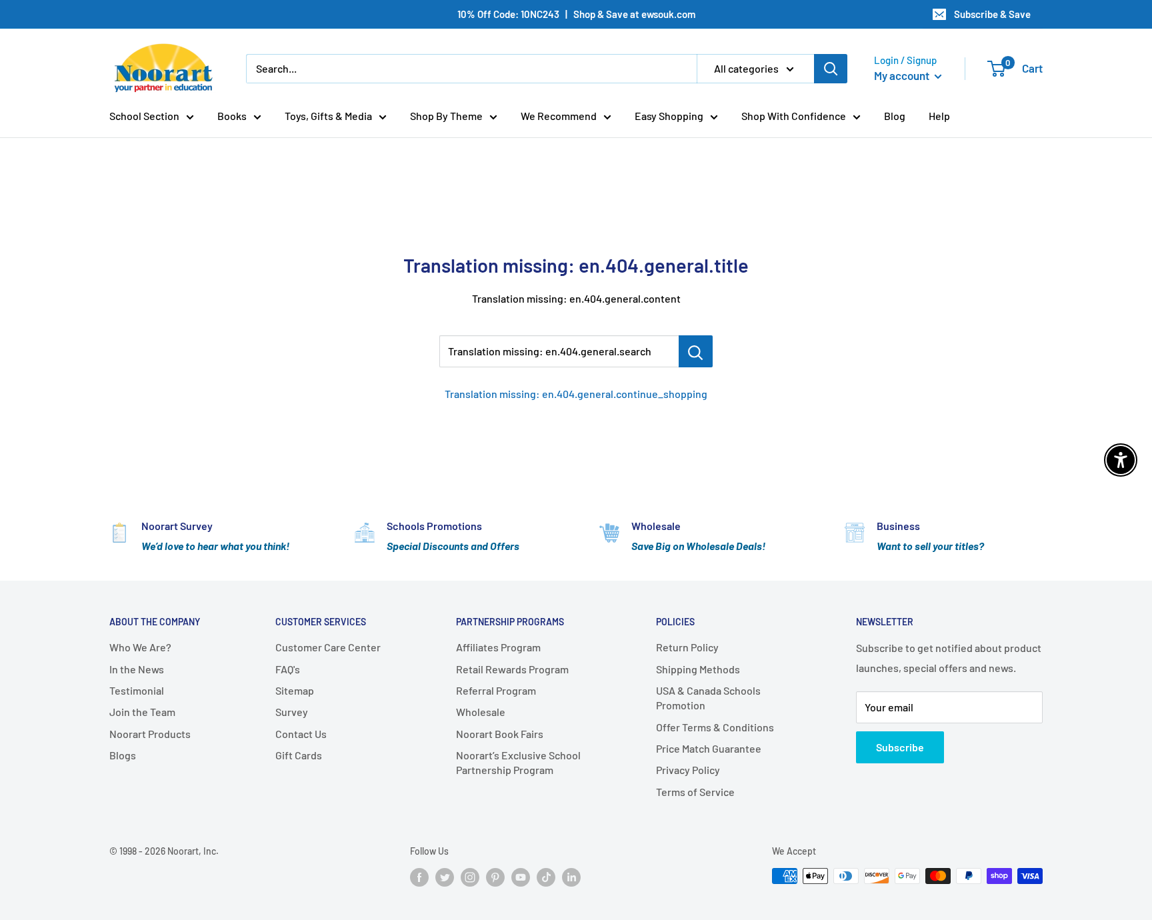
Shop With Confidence (793, 115)
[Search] (830, 68)
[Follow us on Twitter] (444, 877)
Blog (894, 115)
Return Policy (687, 647)
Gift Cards (298, 755)
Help (939, 115)
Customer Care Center (328, 647)
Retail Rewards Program (512, 669)
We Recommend (559, 115)
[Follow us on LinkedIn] (571, 877)
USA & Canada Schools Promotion (708, 697)
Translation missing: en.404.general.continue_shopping (576, 393)
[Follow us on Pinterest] (495, 877)
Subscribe (900, 747)
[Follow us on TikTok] (546, 877)
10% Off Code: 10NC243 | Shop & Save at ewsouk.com (576, 14)
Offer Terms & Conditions (715, 727)
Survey (291, 711)
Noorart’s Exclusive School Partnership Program (518, 762)
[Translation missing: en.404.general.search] (696, 351)
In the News (136, 669)
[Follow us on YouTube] (520, 877)
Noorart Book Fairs (499, 733)
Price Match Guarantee (708, 748)
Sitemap (294, 690)
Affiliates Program (498, 647)
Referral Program (496, 690)
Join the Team (142, 711)
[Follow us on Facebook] (419, 877)
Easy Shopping (669, 115)
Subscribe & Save (992, 14)
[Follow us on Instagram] (470, 877)
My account (902, 75)
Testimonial (136, 690)
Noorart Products (150, 733)
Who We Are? (140, 647)
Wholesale (480, 711)
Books (232, 115)
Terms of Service (695, 791)
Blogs (122, 755)
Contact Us (301, 733)
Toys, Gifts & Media (328, 115)
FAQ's (287, 669)
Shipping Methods (698, 669)
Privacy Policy (688, 769)
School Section (144, 115)
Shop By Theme (446, 115)
